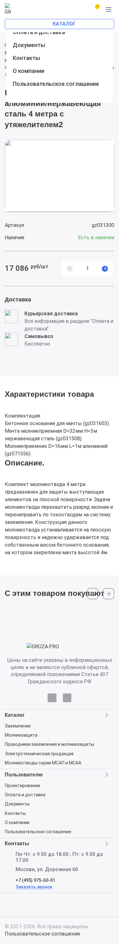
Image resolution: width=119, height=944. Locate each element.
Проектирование (22, 785)
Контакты (15, 813)
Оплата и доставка (25, 794)
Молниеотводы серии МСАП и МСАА (43, 762)
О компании (17, 822)
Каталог (15, 715)
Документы (17, 803)
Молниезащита (21, 735)
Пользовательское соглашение (38, 831)
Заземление (18, 725)
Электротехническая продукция (39, 753)
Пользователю (24, 774)
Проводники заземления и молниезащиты (49, 744)
